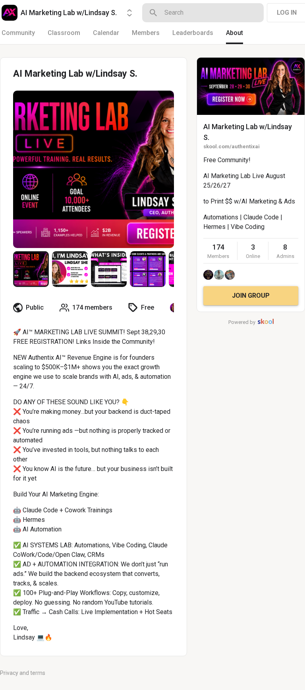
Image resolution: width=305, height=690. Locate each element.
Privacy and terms (22, 673)
